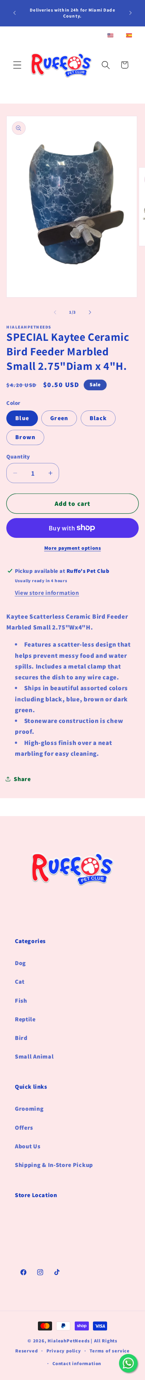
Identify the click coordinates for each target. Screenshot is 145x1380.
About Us (28, 1146)
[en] (110, 36)
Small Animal (34, 1056)
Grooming (29, 1109)
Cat (20, 982)
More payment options (72, 548)
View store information (47, 593)
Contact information (76, 1363)
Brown (25, 437)
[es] (129, 36)
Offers (24, 1128)
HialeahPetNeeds (69, 1341)
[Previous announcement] (14, 13)
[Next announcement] (130, 13)
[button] (17, 64)
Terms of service (110, 1351)
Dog (20, 963)
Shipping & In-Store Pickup (54, 1165)
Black (98, 418)
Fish (21, 1001)
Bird (21, 1038)
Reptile (25, 1019)
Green (59, 418)
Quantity (18, 456)
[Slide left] (55, 312)
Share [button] (22, 779)
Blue (22, 418)
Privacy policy (63, 1351)
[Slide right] (90, 312)
